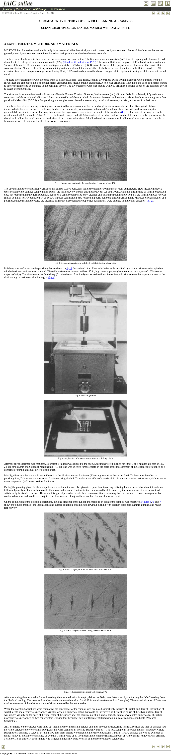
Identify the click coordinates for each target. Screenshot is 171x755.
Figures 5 (146, 501)
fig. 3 (69, 268)
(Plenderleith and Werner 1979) (79, 62)
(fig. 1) (124, 112)
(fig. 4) (51, 277)
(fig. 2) (149, 200)
